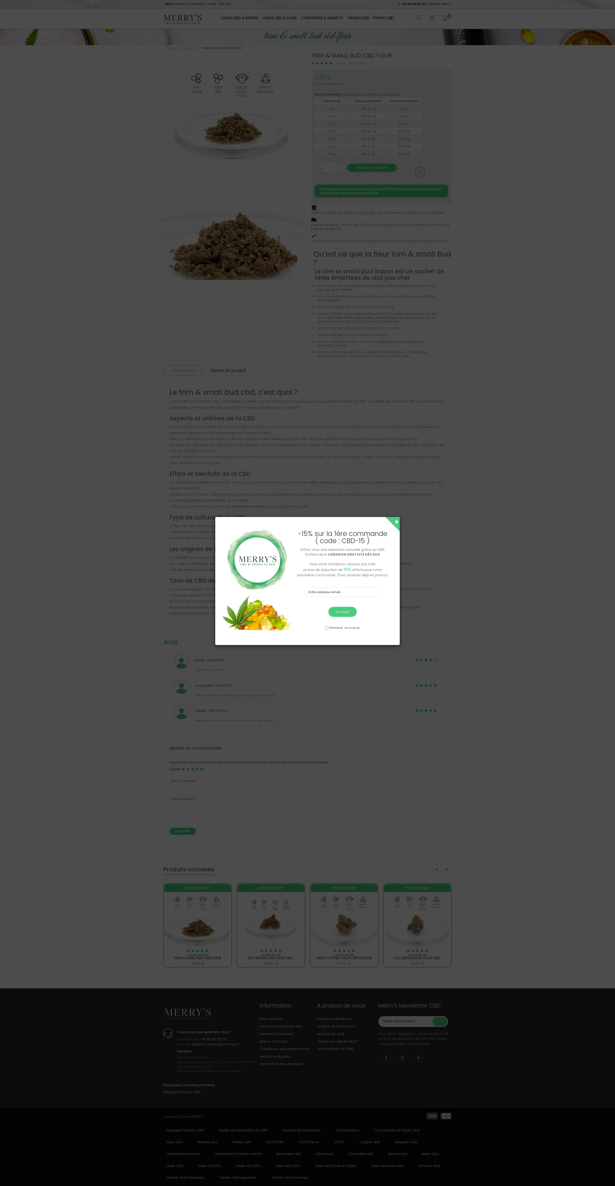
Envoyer (342, 611)
